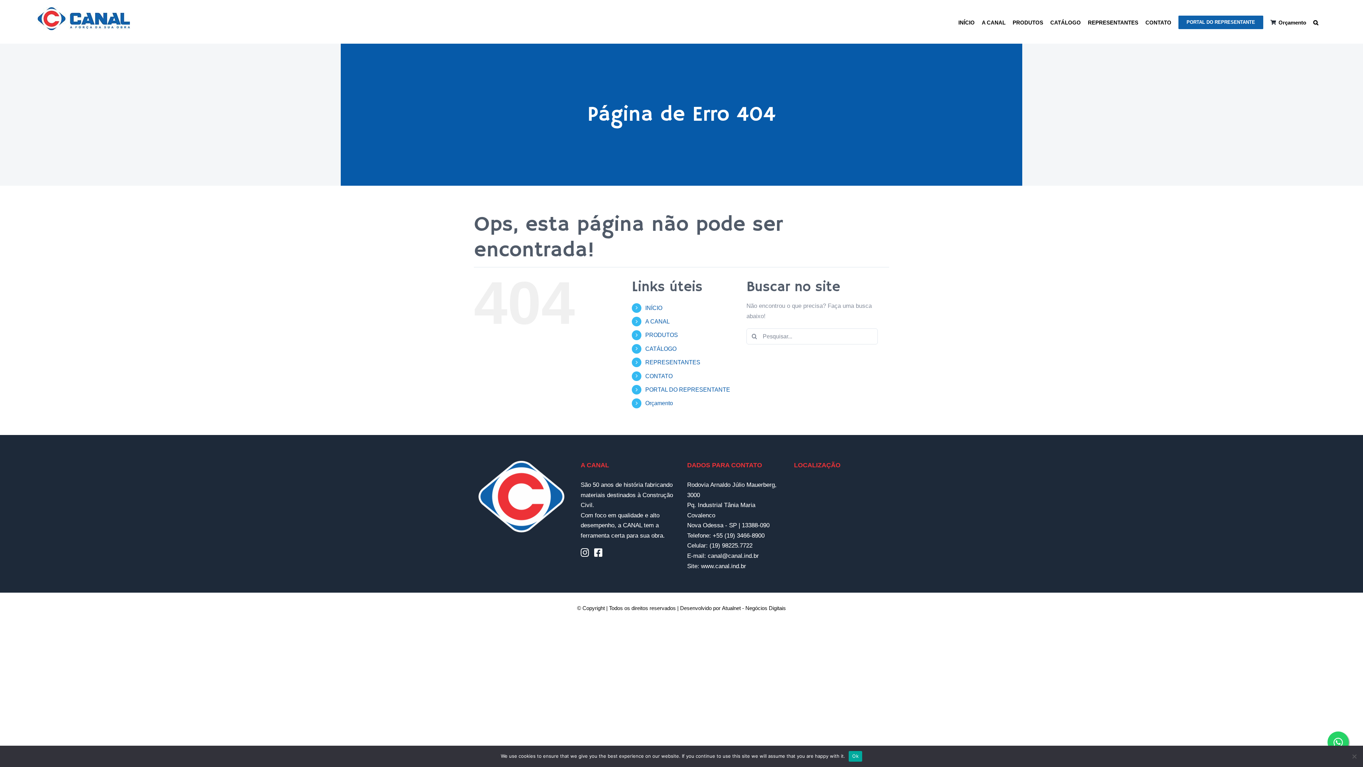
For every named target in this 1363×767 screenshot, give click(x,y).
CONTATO (659, 376)
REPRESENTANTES (672, 362)
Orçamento (659, 403)
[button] (1315, 22)
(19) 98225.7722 (731, 545)
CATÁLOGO (661, 349)
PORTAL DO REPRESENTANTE (687, 390)
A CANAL (657, 322)
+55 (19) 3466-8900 (739, 535)
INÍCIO (653, 308)
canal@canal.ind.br (733, 556)
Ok (855, 756)
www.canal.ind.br (723, 566)
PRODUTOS (661, 335)
